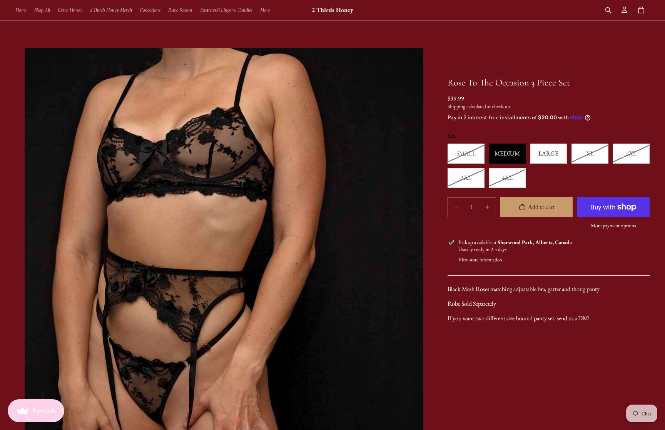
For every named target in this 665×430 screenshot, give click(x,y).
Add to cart (541, 207)
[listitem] (265, 10)
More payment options (613, 225)
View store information (480, 259)
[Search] (608, 10)
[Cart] (641, 10)
